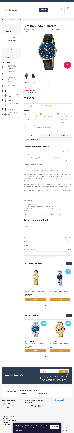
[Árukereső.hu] (59, 400)
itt (33, 427)
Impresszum (6, 422)
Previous (67, 263)
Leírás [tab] (31, 135)
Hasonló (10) (63, 135)
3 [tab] (47, 305)
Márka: (26, 110)
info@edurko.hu (25, 393)
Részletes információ (54, 83)
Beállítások (19, 430)
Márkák (7, 57)
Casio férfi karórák (11, 38)
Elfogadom (55, 426)
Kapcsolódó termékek (31, 139)
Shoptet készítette (68, 430)
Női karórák (8, 31)
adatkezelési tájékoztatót (49, 379)
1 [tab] (45, 305)
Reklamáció (5, 410)
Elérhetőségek (5, 4)
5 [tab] (50, 305)
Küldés (64, 371)
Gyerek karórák (8, 50)
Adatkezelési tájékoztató (8, 416)
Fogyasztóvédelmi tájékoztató (10, 420)
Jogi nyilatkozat (6, 418)
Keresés (43, 10)
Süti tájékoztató (6, 424)
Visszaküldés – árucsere (8, 408)
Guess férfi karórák (11, 45)
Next (70, 263)
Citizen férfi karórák (11, 43)
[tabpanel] (36, 285)
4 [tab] (49, 305)
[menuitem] (7, 16)
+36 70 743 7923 (43, 393)
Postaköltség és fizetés (15, 4)
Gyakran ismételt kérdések (9, 412)
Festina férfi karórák (11, 40)
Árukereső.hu (59, 402)
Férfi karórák (8, 35)
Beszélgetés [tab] (48, 135)
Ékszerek (7, 53)
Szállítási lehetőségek (31, 92)
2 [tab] (46, 305)
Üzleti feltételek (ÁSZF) (8, 414)
